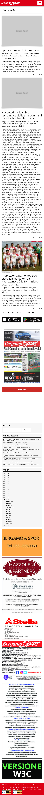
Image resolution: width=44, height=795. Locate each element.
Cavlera (32, 152)
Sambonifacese (22, 211)
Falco (24, 164)
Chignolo (37, 154)
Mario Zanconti (16, 66)
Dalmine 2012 (13, 162)
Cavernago (26, 152)
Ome (39, 186)
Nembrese (36, 182)
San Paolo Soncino (12, 216)
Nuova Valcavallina (12, 186)
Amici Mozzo (21, 134)
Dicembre (9, 501)
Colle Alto (33, 157)
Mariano (14, 179)
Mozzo (30, 182)
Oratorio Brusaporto (30, 187)
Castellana (28, 151)
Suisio (16, 222)
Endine (34, 162)
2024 (7, 478)
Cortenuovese (29, 159)
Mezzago (4, 181)
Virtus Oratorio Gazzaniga (13, 232)
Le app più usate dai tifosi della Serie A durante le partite (18, 462)
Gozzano (35, 172)
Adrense (23, 61)
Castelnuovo (5, 152)
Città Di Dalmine (30, 156)
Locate (15, 177)
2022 (7, 481)
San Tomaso (31, 216)
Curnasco (32, 161)
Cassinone (5, 151)
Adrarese (21, 130)
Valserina (28, 227)
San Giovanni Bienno (33, 212)
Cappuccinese (11, 147)
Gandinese (31, 64)
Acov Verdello (14, 130)
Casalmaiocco (26, 63)
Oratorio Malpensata (23, 191)
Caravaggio (37, 147)
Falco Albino (30, 164)
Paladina (4, 68)
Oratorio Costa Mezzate (27, 189)
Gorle (22, 172)
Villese (30, 231)
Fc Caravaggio (8, 166)
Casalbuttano (18, 63)
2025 (7, 476)
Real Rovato (15, 207)
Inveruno (20, 174)
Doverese (28, 162)
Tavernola (21, 222)
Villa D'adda (31, 229)
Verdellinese (5, 229)
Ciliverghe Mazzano (7, 156)
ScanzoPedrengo (15, 217)
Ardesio (35, 134)
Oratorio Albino (6, 187)
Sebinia (23, 217)
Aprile (8, 517)
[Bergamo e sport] (22, 542)
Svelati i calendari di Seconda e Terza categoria (15, 442)
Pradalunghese (6, 204)
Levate (38, 176)
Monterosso (32, 181)
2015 (7, 495)
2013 (7, 499)
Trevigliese (11, 224)
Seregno (33, 217)
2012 (7, 525)
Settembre (10, 507)
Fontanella (9, 167)
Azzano (25, 137)
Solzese (4, 219)
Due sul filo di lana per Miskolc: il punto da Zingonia (17, 453)
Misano (10, 181)
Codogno (33, 63)
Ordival (28, 194)
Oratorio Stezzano (18, 192)
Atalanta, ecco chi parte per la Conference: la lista (15, 445)
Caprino (11, 63)
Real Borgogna (20, 206)
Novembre (9, 503)
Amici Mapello (12, 134)
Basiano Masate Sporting (31, 139)
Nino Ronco (5, 184)
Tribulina (22, 224)
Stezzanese (12, 71)
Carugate (10, 149)
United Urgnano (16, 226)
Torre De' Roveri (30, 222)
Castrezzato (13, 152)
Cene (25, 154)
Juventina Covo (36, 174)
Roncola (31, 209)
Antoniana (29, 134)
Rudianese (5, 69)
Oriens (33, 194)
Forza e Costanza (22, 64)
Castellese (35, 151)
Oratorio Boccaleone (18, 187)
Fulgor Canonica (21, 169)
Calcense (4, 146)
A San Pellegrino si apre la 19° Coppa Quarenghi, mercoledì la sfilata (20, 464)
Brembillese (13, 144)
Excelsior (9, 164)
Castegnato (11, 151)
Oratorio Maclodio (10, 191)
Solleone (39, 217)
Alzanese (18, 132)
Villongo (35, 231)
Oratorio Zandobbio (19, 194)
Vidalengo (25, 229)
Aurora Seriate (36, 136)
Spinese (32, 219)
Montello (26, 181)
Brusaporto (33, 144)
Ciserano (22, 156)
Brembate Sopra (31, 61)
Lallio (15, 176)
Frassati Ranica (12, 169)
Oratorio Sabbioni (7, 192)
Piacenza (17, 199)
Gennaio (9, 523)
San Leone (14, 214)
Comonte (12, 159)
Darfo (19, 162)
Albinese (9, 132)
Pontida (11, 202)
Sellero (22, 69)
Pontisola (24, 202)
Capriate (18, 147)
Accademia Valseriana (27, 129)
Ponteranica (16, 68)
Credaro (19, 161)
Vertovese (31, 71)
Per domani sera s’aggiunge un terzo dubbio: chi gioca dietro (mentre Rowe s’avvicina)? (21, 450)
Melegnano (25, 66)
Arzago (20, 136)
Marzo (8, 519)
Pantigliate (15, 197)
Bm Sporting (23, 141)
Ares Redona (10, 136)
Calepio (38, 146)
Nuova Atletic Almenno (16, 184)
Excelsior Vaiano (17, 164)
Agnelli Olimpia (34, 130)
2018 (7, 489)
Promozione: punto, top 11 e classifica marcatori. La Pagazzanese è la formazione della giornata (20, 280)
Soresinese (28, 69)
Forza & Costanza (12, 64)
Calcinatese (11, 146)
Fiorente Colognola (22, 166)
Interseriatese (13, 174)
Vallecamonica (21, 227)
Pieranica (32, 199)
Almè (13, 132)
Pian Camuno (25, 199)
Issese (30, 174)
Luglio (8, 511)
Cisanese (16, 156)
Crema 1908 (25, 161)
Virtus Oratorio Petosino (29, 232)
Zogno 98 (7, 234)
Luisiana (9, 66)
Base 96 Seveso (18, 139)
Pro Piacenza (38, 204)
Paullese (9, 68)
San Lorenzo (22, 214)
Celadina (11, 154)
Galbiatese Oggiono (7, 171)
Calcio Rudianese (20, 146)
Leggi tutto (37, 74)
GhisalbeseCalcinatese (8, 172)
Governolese (28, 172)
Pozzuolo (31, 202)
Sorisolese (22, 219)
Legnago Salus (26, 176)
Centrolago (30, 154)
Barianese (11, 139)
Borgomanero (16, 142)
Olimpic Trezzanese (31, 186)
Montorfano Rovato (16, 182)
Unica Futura (35, 224)
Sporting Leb (15, 221)
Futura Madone (31, 169)
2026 (7, 474)
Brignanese (26, 144)
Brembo (19, 144)
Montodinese (6, 182)
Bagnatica (37, 137)
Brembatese (5, 144)
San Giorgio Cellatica (8, 212)
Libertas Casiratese (7, 177)
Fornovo (20, 167)
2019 (7, 487)
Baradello (4, 139)
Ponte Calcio (35, 201)
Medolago (30, 179)
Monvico (24, 182)
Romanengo (17, 209)
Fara (38, 63)
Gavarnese (38, 64)
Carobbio (4, 149)
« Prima (18, 313)
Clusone (21, 157)
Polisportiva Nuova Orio (24, 201)
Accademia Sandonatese (13, 61)
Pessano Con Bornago (8, 199)
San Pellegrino (23, 216)
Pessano (35, 197)
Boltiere (30, 141)
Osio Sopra (12, 196)
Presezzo (13, 204)
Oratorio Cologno (14, 189)
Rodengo (10, 209)
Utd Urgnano (33, 226)
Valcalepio (24, 71)
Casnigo (38, 149)
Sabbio (11, 211)
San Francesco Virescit (34, 211)
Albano (4, 132)
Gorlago (17, 172)
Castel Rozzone (19, 151)
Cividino (15, 157)
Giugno (8, 513)
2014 (7, 497)
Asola (23, 136)
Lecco (20, 176)
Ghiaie (29, 171)
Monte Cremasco (18, 181)
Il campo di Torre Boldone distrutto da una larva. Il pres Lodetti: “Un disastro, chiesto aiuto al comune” (20, 459)
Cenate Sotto (19, 154)
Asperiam (29, 136)
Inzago (26, 174)
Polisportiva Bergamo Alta (9, 201)
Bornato (22, 142)
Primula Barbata (28, 204)
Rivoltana (4, 209)
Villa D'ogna (18, 231)
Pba (25, 197)
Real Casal (31, 68)
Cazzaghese (5, 154)
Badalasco (31, 137)
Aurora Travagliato (7, 137)
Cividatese (10, 157)
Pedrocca (30, 197)
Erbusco (4, 164)
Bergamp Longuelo (14, 141)
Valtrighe (34, 227)
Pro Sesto (4, 206)
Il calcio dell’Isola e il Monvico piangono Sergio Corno (16, 447)
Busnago (39, 144)
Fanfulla (37, 164)
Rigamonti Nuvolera (25, 207)
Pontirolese (24, 68)
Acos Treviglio (5, 130)
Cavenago (20, 152)
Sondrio (9, 219)
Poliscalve (38, 199)
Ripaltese (34, 207)
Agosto (8, 509)
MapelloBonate (6, 179)
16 (29, 313)
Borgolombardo (6, 142)
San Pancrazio (31, 214)
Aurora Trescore (17, 137)
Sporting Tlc (23, 221)
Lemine (4, 66)
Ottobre (9, 505)
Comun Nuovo (19, 159)
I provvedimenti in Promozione (21, 50)
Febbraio (9, 521)
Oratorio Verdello (29, 192)
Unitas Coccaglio (6, 226)
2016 (7, 493)
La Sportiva (5, 176)
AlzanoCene (25, 132)
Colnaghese (5, 159)
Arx (16, 136)
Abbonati (22, 389)
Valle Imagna (12, 227)
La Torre (11, 176)
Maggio (8, 515)
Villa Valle (25, 231)
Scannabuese (6, 217)
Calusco (4, 147)
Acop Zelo (37, 129)
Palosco (9, 197)
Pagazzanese (33, 66)
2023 (7, 480)
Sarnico (37, 216)
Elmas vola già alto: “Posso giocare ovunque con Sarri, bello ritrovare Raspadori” (20, 456)
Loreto (20, 177)
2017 (7, 491)
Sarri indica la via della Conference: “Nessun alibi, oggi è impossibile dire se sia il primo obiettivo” (22, 440)
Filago (14, 166)
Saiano (15, 211)
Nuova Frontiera (28, 184)
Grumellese (5, 174)
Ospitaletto (19, 196)
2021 (7, 483)
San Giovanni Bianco (20, 212)
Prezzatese (20, 204)
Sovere (28, 219)
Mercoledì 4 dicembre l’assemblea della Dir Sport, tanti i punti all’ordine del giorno (22, 115)
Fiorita (3, 167)
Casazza (33, 149)
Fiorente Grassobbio (35, 166)
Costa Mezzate (12, 161)
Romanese (38, 68)
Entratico (39, 162)
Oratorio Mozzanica (35, 191)
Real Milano (34, 206)
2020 (7, 485)
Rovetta (36, 209)
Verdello (12, 229)
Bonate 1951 (37, 141)
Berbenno (5, 141)
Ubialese (28, 224)
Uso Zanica (25, 226)
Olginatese (21, 186)
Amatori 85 (33, 132)
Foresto (4, 64)
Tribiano (18, 71)
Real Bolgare (11, 206)
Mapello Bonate (32, 177)
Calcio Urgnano (30, 146)
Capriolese (30, 147)
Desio (23, 162)
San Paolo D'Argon (14, 69)
